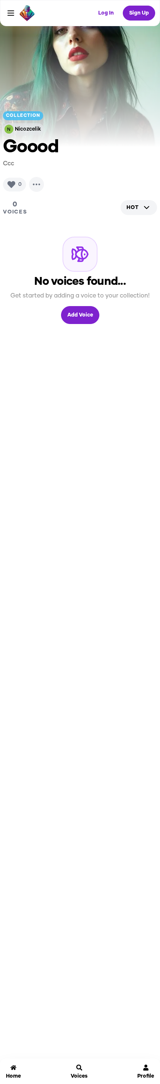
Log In (106, 13)
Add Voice (80, 315)
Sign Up (139, 13)
